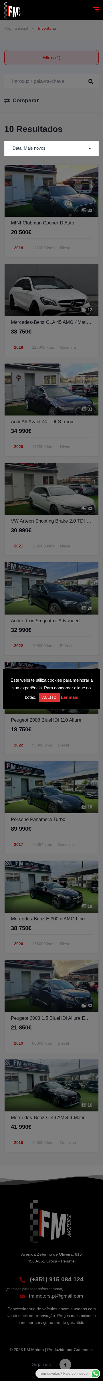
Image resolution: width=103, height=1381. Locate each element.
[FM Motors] (12, 10)
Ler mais (69, 697)
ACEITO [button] (49, 697)
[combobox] (51, 148)
